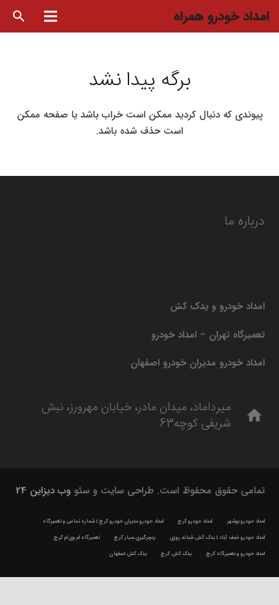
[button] (19, 16)
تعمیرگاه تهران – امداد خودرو (208, 335)
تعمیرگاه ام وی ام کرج (77, 537)
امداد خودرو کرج (195, 521)
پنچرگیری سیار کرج (134, 537)
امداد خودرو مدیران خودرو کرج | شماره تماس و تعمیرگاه (103, 521)
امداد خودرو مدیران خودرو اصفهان (197, 363)
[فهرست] (50, 16)
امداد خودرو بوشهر (246, 521)
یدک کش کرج (176, 554)
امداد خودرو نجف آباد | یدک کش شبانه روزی (217, 537)
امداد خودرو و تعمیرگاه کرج (235, 554)
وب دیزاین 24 (43, 491)
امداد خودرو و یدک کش (217, 306)
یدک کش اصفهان (128, 554)
